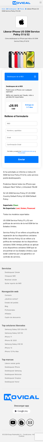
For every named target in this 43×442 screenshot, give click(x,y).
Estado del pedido (11, 303)
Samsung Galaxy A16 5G (14, 344)
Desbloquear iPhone (12, 367)
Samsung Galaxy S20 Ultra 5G (16, 329)
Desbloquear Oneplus (13, 378)
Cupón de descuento (13, 317)
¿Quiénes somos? (11, 299)
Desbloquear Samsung (13, 371)
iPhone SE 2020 (11, 340)
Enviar (21, 159)
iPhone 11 (8, 337)
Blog (6, 306)
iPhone (21, 9)
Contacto (8, 295)
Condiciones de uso (28, 151)
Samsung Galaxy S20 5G (14, 333)
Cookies (21, 436)
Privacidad (21, 153)
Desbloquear (12, 9)
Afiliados (8, 314)
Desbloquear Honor (12, 382)
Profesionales (10, 310)
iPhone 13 (8, 348)
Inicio (3, 9)
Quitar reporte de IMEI (13, 283)
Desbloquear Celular (12, 272)
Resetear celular (11, 280)
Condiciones (27, 434)
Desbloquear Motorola (13, 374)
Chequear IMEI (10, 276)
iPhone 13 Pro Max (12, 351)
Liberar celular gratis (12, 363)
